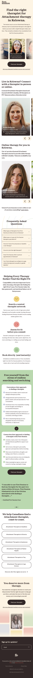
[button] (15, 507)
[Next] (29, 138)
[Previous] (25, 138)
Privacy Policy (24, 666)
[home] (6, 2)
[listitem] (16, 117)
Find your (16, 64)
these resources (19, 662)
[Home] (16, 655)
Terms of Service (9, 666)
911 (10, 662)
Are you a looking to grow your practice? (16, 69)
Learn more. (25, 210)
